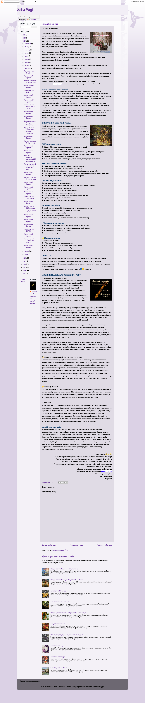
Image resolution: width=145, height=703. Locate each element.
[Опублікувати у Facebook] (65, 482)
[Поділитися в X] (63, 482)
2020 (24, 264)
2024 (24, 38)
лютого (27, 251)
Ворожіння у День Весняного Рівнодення (29, 123)
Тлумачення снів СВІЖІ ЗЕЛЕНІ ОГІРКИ (29, 241)
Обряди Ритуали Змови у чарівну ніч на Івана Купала (67, 580)
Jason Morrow (86, 687)
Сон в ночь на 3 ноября (58, 657)
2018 (24, 270)
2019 (24, 267)
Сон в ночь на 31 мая (57, 646)
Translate (33, 20)
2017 (24, 274)
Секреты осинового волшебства (60, 602)
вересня (27, 50)
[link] (57, 84)
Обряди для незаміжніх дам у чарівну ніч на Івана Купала (68, 613)
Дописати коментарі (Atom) (60, 550)
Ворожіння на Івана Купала (59, 668)
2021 (24, 261)
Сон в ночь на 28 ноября (58, 591)
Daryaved (34, 293)
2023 (24, 41)
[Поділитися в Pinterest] (67, 482)
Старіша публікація (104, 545)
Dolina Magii (25, 10)
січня (26, 254)
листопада (28, 44)
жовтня (27, 47)
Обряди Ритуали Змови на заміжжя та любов (58, 557)
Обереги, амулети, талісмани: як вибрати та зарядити (67, 635)
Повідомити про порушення (30, 681)
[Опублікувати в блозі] (61, 482)
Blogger (101, 687)
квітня (27, 65)
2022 (24, 258)
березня (27, 68)
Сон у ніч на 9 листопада (58, 624)
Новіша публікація (49, 545)
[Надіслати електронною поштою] (59, 482)
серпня (27, 53)
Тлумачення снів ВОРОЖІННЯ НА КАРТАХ (29, 106)
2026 (24, 35)
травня (27, 62)
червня (27, 59)
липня (27, 56)
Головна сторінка (76, 545)
